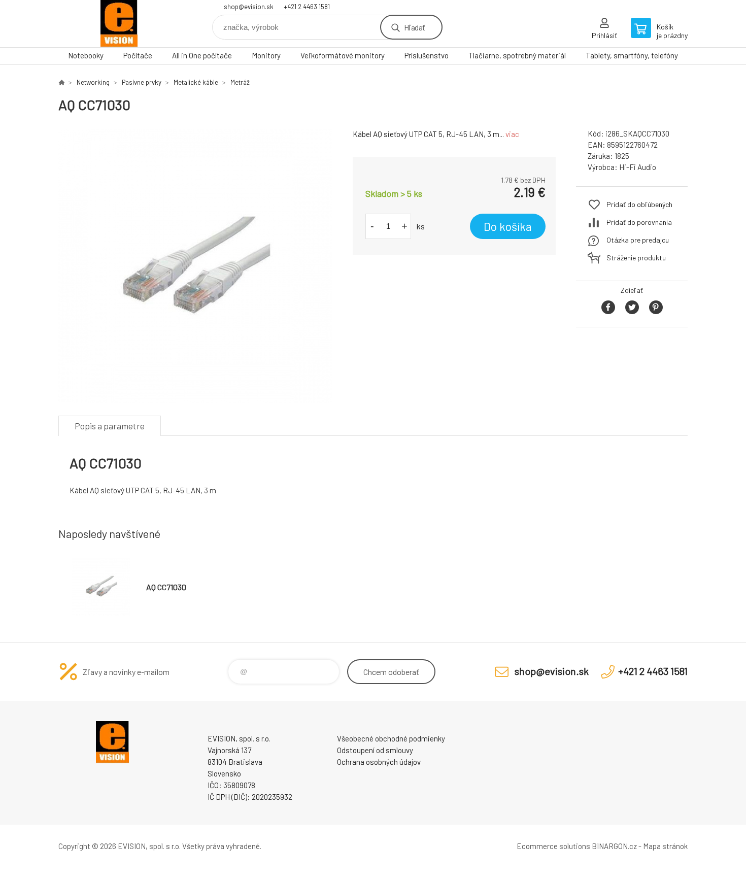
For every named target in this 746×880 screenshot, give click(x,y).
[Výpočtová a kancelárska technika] (61, 82)
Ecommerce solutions (553, 846)
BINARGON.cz (614, 846)
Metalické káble (196, 82)
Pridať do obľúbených (639, 204)
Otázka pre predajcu (637, 239)
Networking (93, 82)
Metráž (240, 82)
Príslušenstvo (426, 55)
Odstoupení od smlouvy (375, 750)
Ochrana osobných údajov (379, 761)
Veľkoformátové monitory (342, 55)
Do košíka (508, 226)
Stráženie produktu (636, 257)
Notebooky (86, 55)
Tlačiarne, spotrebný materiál (517, 55)
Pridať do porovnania (639, 222)
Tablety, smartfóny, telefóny (632, 55)
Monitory (266, 55)
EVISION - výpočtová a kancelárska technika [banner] (119, 23)
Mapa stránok (665, 846)
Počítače (137, 55)
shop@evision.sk (249, 7)
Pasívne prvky (141, 82)
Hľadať (414, 27)
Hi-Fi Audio (637, 167)
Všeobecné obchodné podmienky (391, 738)
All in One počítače (202, 55)
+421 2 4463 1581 (307, 7)
